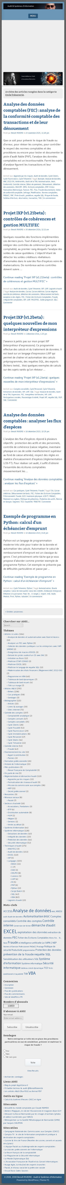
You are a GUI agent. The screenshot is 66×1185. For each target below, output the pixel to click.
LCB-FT (45, 496)
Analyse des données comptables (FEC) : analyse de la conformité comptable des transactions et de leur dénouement (31, 116)
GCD (24, 496)
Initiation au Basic (16, 658)
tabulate (24, 596)
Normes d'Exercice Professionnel (16, 946)
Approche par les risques (23, 176)
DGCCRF (18, 187)
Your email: (8, 1014)
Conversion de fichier (22, 926)
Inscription (9, 985)
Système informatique (14, 830)
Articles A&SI (10, 688)
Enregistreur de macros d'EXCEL (22, 652)
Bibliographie (10, 700)
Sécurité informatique (17, 842)
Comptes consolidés (21, 389)
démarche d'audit (43, 925)
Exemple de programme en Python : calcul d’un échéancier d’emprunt (29, 522)
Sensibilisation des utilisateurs (18, 959)
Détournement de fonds (49, 294)
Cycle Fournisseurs (10, 179)
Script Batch (16, 891)
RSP (60, 397)
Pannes (11, 758)
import (43, 594)
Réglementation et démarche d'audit (21, 776)
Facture (26, 190)
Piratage (40, 946)
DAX (13, 870)
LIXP (46, 288)
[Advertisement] (33, 46)
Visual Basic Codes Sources (16, 1170)
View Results (33, 1070)
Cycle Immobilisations (17, 734)
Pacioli (10, 800)
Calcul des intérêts (36, 591)
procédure (29, 195)
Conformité (7, 184)
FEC (31, 190)
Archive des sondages (14, 1076)
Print (12, 596)
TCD (22, 502)
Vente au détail (14, 824)
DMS (25, 187)
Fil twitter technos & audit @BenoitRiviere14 (24, 1088)
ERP (46, 187)
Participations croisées (12, 397)
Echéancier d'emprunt (52, 591)
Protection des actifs (47, 499)
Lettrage (26, 192)
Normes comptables (49, 192)
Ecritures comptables (36, 187)
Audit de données (40, 176)
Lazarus (14, 876)
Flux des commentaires (15, 994)
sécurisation (23, 198)
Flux (35, 190)
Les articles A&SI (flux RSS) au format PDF (23, 1091)
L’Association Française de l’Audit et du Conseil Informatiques (31, 1161)
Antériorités (20, 181)
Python (29, 588)
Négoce (11, 818)
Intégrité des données (17, 836)
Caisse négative (51, 291)
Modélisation (36, 192)
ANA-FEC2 (12, 848)
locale (53, 594)
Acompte (41, 179)
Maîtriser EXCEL (15, 664)
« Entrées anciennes (14, 611)
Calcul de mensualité (20, 591)
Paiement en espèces (11, 499)
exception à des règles (11, 297)
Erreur (51, 187)
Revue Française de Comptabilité (22, 770)
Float (25, 594)
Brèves (11, 691)
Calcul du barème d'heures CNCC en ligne (23, 1099)
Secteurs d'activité (12, 803)
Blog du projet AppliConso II (16, 1085)
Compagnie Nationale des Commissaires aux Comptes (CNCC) (32, 1131)
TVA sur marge (14, 685)
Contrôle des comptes (14, 712)
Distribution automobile (18, 812)
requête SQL (39, 195)
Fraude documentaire (46, 190)
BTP (9, 809)
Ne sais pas (11, 1057)
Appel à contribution (17, 755)
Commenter (7, 302)
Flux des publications (14, 991)
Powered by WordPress (27, 1180)
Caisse (28, 291)
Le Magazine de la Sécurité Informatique (22, 1155)
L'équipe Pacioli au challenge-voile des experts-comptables (30, 1146)
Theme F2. (45, 1180)
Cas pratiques (19, 490)
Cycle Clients (53, 176)
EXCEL (10, 855)
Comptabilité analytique (18, 715)
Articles (11, 703)
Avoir (53, 181)
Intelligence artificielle (31, 942)
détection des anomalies (30, 294)
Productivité (17, 950)
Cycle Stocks (13, 740)
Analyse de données (53, 179)
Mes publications (12, 767)
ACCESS (7, 911)
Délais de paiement (33, 184)
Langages (12, 861)
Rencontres (9, 794)
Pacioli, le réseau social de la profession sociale (25, 1167)
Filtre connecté (9, 496)
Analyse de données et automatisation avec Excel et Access (33, 637)
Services (11, 821)
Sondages (12, 697)
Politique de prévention (29, 499)
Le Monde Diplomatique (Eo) (17, 1158)
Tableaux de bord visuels (19, 682)
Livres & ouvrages (16, 706)
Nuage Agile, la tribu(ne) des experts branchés (25, 1164)
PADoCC (6, 195)
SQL (55, 300)
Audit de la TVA (31, 181)
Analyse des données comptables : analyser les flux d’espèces (32, 421)
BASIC (14, 864)
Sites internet (14, 709)
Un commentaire (49, 198)
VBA (13, 897)
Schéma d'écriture (10, 198)
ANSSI (59, 911)
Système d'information (14, 827)
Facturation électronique (12, 190)
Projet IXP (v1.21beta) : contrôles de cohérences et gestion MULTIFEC (29, 219)
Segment (16, 502)
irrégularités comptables (12, 300)
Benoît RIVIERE (17, 133)
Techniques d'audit (13, 845)
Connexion (9, 988)
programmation (29, 950)
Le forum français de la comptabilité (20, 1152)
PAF (12, 195)
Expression (16, 394)
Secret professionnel (16, 791)
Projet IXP (43, 397)
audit (5, 917)
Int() (48, 594)
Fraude (55, 297)
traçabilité (28, 502)
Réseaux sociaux (12, 797)
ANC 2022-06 (8, 181)
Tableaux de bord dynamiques (21, 679)
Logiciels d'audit (55, 288)
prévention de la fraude (18, 954)
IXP (42, 288)
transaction (33, 198)
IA (19, 943)
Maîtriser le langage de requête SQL (23, 667)
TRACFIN (37, 502)
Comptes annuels (16, 718)
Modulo (6, 596)
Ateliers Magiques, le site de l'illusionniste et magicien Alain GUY (33, 1111)
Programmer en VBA (17, 676)
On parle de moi (11, 773)
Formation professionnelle (16, 761)
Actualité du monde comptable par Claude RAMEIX (27, 1108)
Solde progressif (46, 300)
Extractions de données (12, 392)
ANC (54, 911)
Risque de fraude (51, 195)
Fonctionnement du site (15, 752)
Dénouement (47, 184)
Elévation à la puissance (12, 594)
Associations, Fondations (18, 806)
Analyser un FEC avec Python (20, 643)
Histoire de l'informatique (15, 764)
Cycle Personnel (36, 389)
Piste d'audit (20, 195)
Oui (7, 1051)
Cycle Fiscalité (14, 727)
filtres (51, 938)
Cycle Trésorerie (25, 179)
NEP (9, 788)
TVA (39, 198)
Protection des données (18, 839)
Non (7, 1054)
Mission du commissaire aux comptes (24, 785)
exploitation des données (33, 932)
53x (52, 490)
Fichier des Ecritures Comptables (38, 297)
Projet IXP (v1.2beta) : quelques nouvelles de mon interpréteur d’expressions (30, 323)
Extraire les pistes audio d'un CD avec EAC (26, 655)
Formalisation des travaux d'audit (22, 782)
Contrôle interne (19, 184)
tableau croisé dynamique (32, 968)
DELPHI (14, 873)
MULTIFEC (35, 300)
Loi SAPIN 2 (47, 943)
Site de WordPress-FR (14, 997)
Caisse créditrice (38, 291)
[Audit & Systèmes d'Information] (33, 8)
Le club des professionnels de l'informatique (24, 1149)
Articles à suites (12, 634)
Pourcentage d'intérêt (30, 397)
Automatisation (44, 181)
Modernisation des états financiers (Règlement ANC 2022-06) (35, 670)
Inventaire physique (34, 496)
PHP (13, 885)
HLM (10, 815)
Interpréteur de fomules (34, 394)
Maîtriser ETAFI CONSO (18, 661)
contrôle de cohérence (11, 294)
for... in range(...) (34, 594)
